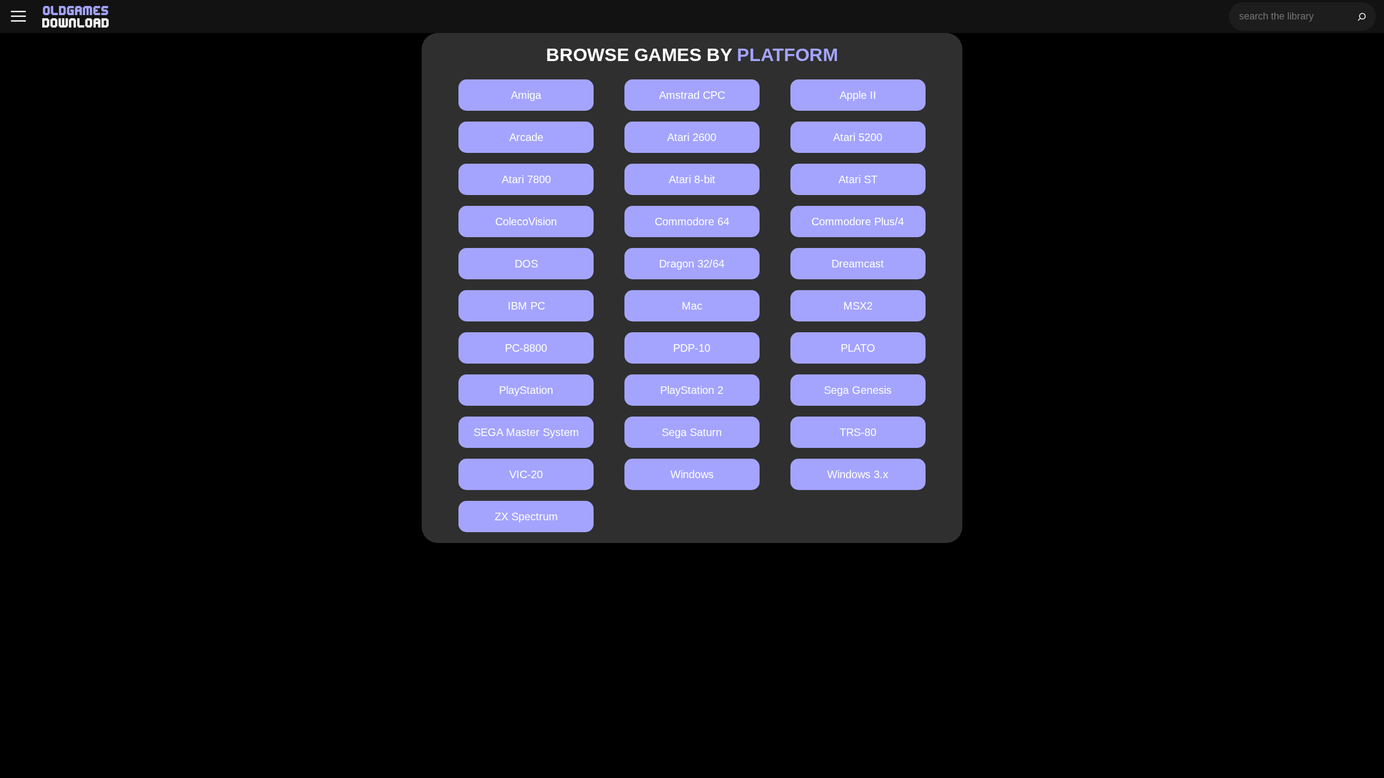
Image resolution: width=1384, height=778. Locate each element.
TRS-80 (858, 432)
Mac (692, 306)
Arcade (526, 137)
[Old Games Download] (75, 17)
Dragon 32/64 (691, 264)
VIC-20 (526, 474)
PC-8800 (526, 348)
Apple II (858, 95)
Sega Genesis (857, 390)
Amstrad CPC (692, 95)
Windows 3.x (857, 474)
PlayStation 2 (691, 390)
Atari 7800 (526, 179)
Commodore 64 (692, 221)
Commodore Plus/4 (857, 221)
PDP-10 (691, 348)
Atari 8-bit (692, 179)
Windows (692, 474)
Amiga (526, 95)
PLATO (858, 348)
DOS (526, 264)
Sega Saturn (692, 432)
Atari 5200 (857, 137)
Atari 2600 (691, 137)
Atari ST (858, 179)
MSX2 (858, 306)
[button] (18, 16)
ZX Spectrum (526, 516)
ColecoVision (526, 221)
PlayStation (526, 390)
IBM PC (526, 306)
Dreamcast (857, 264)
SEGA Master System (526, 432)
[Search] (1362, 16)
